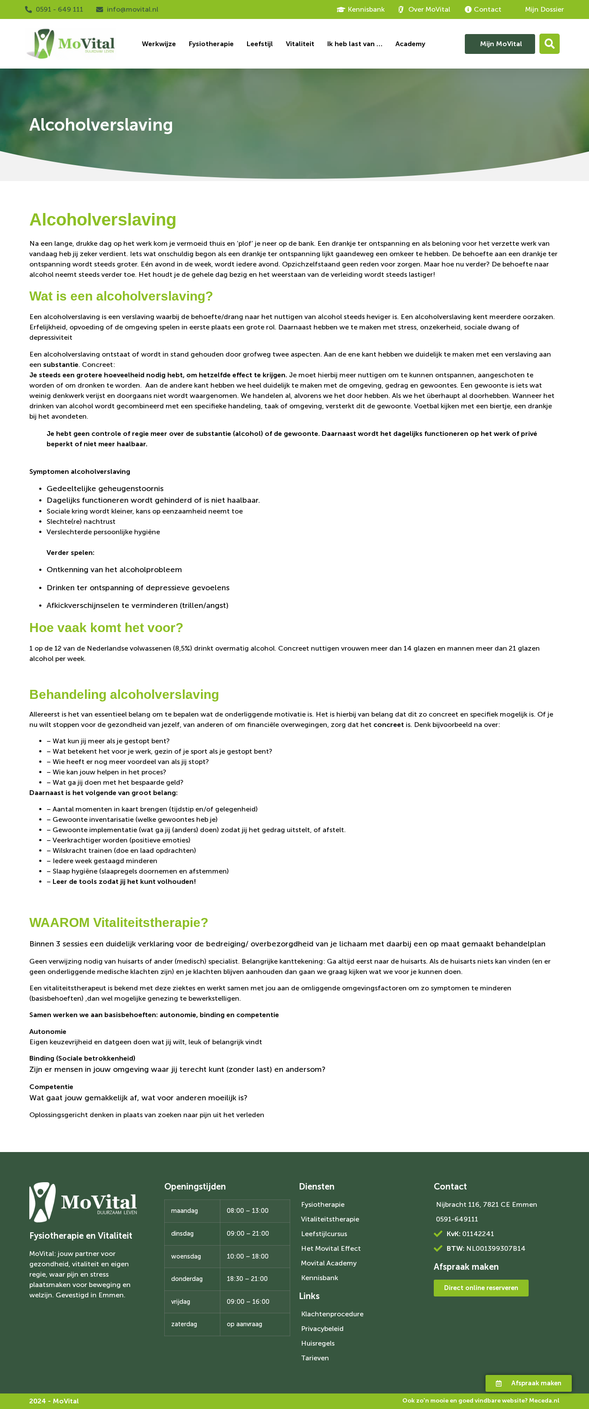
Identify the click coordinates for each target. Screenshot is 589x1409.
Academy (410, 44)
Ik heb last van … (354, 44)
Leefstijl (260, 44)
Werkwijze (159, 44)
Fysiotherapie (211, 44)
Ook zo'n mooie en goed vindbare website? (481, 1400)
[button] (549, 44)
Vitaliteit (300, 44)
